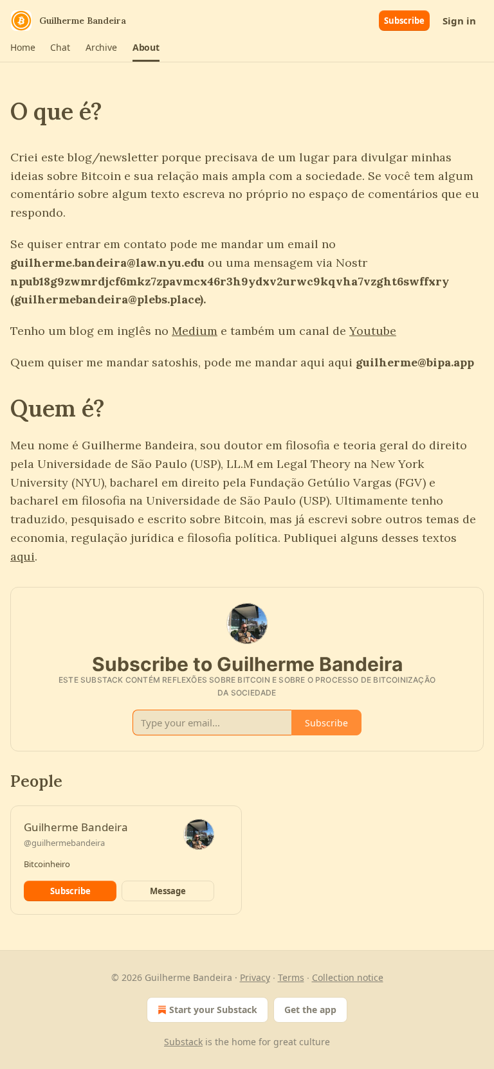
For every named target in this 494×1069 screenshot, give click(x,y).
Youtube (372, 330)
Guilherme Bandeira (76, 827)
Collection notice (347, 977)
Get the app (310, 1009)
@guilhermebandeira (64, 843)
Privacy (255, 977)
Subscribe (404, 20)
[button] (22, 47)
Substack (183, 1042)
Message (168, 891)
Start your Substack (213, 1009)
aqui (22, 556)
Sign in (459, 20)
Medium (194, 330)
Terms (291, 977)
